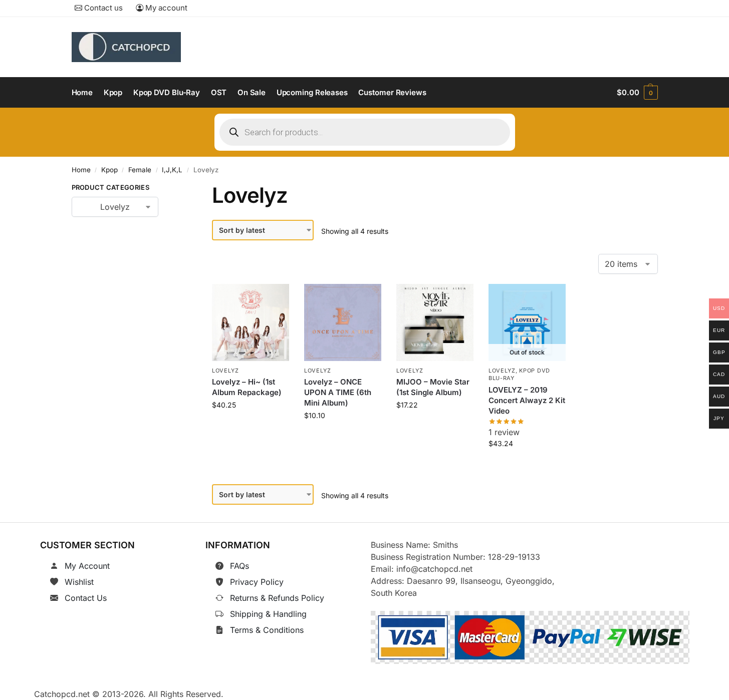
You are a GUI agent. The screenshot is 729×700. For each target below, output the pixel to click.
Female (139, 170)
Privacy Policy (257, 582)
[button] (637, 93)
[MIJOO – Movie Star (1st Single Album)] (434, 322)
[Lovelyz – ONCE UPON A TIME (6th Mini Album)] (342, 322)
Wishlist (79, 582)
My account (165, 8)
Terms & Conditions (267, 630)
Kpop (109, 170)
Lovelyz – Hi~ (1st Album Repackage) (247, 387)
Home (81, 170)
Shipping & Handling (268, 614)
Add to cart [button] (250, 427)
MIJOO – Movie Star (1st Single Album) (432, 387)
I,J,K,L (172, 170)
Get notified (527, 466)
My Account (87, 566)
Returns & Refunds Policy (277, 598)
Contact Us (86, 598)
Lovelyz (225, 370)
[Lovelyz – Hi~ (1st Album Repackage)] (250, 322)
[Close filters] (174, 189)
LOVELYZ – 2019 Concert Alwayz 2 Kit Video (527, 400)
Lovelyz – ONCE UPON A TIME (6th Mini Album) (337, 392)
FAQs (239, 566)
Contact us (102, 8)
